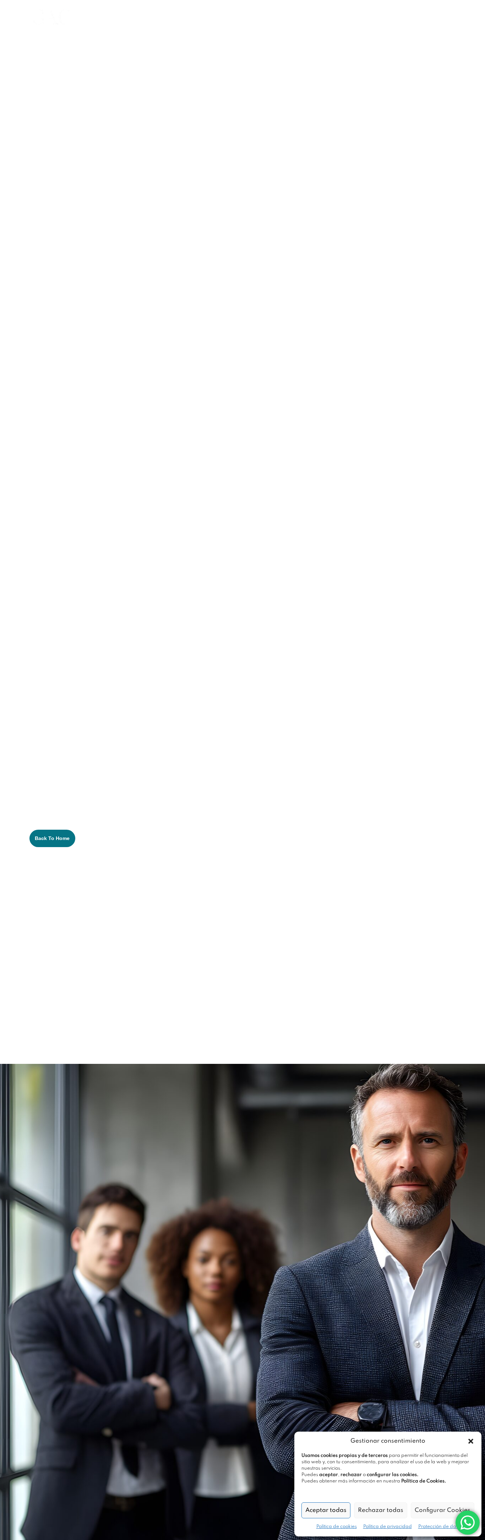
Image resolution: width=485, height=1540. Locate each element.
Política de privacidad (387, 1526)
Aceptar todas (326, 1510)
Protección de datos (440, 1526)
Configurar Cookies (442, 1510)
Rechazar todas (380, 1510)
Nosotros (154, 13)
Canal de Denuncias (140, 20)
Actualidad (340, 13)
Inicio (118, 13)
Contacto (385, 13)
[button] (470, 1441)
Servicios (204, 13)
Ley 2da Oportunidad (275, 13)
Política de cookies (336, 1526)
